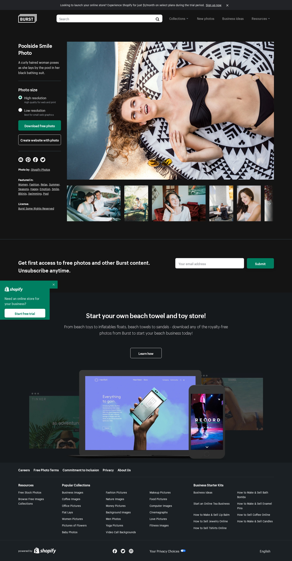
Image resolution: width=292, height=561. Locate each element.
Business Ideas (202, 492)
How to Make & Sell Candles (255, 521)
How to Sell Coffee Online (253, 514)
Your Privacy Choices (164, 550)
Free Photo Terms (46, 469)
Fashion (34, 184)
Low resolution (34, 110)
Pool (46, 193)
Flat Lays (67, 512)
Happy (34, 189)
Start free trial (25, 313)
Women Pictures (72, 518)
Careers (24, 469)
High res (93, 217)
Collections (177, 18)
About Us (124, 469)
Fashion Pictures (116, 492)
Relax (44, 184)
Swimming (35, 193)
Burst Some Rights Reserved (36, 208)
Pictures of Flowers (74, 525)
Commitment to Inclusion (81, 469)
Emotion (45, 189)
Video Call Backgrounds (121, 532)
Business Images (72, 492)
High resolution (35, 97)
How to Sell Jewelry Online (210, 521)
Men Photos (113, 518)
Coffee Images (71, 499)
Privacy (108, 469)
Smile (55, 189)
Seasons (23, 189)
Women (23, 184)
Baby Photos (69, 532)
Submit (260, 263)
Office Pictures (71, 505)
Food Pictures (158, 499)
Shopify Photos (40, 169)
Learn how (146, 353)
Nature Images (115, 499)
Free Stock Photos (29, 492)
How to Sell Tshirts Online (210, 527)
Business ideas (233, 18)
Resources (259, 18)
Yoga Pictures (114, 525)
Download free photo (39, 125)
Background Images (118, 512)
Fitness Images (159, 525)
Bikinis (22, 193)
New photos (205, 18)
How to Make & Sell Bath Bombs (252, 494)
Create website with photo (39, 139)
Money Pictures (116, 505)
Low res (108, 217)
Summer (54, 184)
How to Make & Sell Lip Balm (211, 514)
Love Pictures (158, 518)
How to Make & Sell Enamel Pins (254, 505)
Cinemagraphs (159, 512)
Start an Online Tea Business (211, 503)
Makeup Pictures (160, 492)
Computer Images (161, 505)
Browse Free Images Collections (31, 501)
